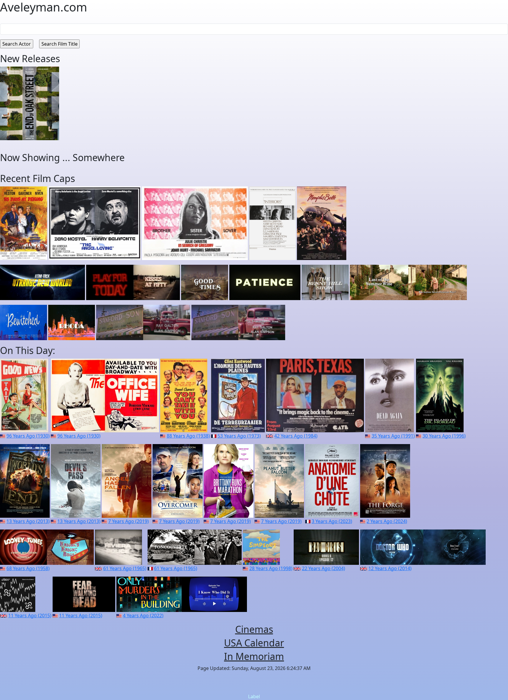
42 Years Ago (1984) (295, 436)
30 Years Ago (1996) (444, 436)
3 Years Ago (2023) (332, 521)
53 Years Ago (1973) (239, 436)
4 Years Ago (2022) (143, 615)
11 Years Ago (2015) (29, 615)
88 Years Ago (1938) (188, 436)
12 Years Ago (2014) (390, 568)
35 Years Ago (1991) (393, 436)
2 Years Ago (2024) (387, 521)
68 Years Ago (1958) (28, 568)
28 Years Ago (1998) (271, 568)
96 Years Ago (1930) (28, 436)
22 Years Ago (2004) (323, 568)
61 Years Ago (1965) (124, 568)
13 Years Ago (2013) (28, 521)
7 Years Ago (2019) (128, 521)
